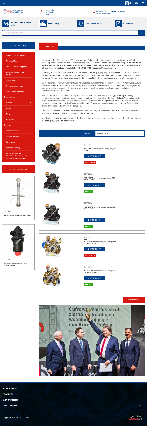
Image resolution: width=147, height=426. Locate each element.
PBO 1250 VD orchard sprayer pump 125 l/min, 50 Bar (99, 208)
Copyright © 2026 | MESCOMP (16, 417)
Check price (94, 156)
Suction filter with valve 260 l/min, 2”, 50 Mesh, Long (18, 264)
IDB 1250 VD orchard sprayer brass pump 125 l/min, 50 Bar (100, 242)
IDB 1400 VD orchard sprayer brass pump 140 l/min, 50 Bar (100, 272)
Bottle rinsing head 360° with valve (17, 215)
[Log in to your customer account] (130, 3)
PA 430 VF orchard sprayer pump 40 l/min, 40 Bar (100, 149)
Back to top (134, 300)
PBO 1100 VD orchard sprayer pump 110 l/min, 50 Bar (99, 179)
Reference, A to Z (120, 133)
